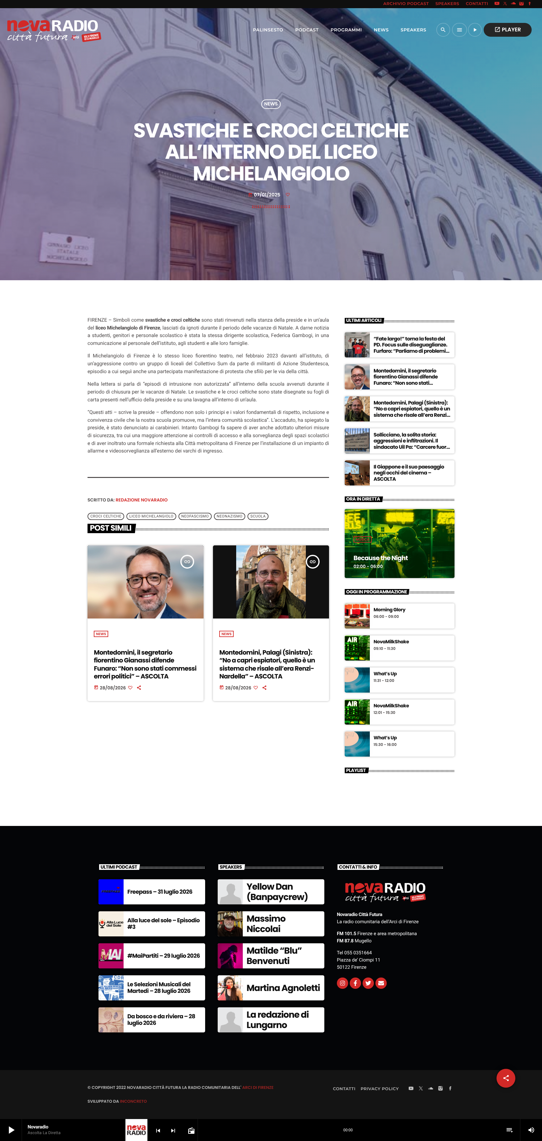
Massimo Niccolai (266, 924)
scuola (258, 516)
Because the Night (380, 558)
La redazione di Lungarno (278, 1020)
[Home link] (40, 29)
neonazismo (229, 516)
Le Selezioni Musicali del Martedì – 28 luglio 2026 (158, 988)
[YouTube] (496, 4)
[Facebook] (529, 4)
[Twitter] (368, 983)
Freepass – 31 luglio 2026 (159, 892)
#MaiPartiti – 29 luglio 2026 (163, 956)
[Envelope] (381, 983)
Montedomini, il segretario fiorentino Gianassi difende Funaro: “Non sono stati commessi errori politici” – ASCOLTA (145, 664)
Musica (362, 539)
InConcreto (133, 1101)
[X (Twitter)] (505, 4)
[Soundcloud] (513, 4)
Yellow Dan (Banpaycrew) (277, 892)
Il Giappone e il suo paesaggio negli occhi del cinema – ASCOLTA (409, 472)
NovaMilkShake (391, 642)
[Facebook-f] (355, 983)
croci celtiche (105, 516)
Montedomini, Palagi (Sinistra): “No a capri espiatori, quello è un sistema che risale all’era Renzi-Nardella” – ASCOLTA (267, 664)
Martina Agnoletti (283, 988)
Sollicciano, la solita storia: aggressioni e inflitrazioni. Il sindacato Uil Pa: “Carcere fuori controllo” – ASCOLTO (411, 444)
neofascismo (195, 516)
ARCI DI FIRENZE (258, 1087)
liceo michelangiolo (151, 516)
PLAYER (507, 29)
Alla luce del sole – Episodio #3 (163, 924)
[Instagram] (521, 4)
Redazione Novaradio (142, 500)
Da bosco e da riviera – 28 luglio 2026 (161, 1020)
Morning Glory (389, 610)
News (271, 104)
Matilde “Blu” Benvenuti (274, 956)
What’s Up (385, 674)
